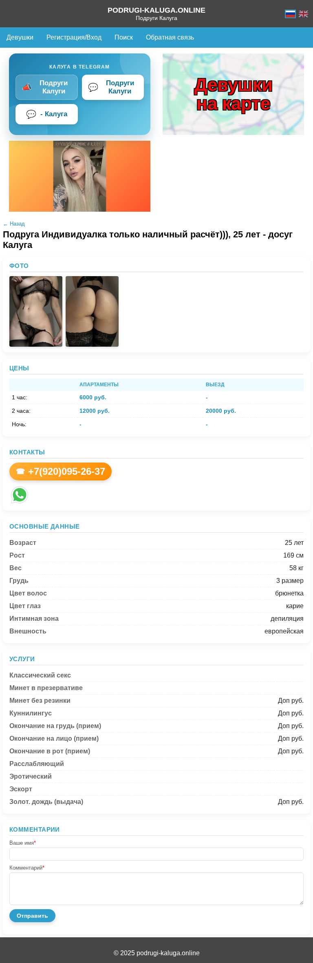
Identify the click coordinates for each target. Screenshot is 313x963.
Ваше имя (22, 843)
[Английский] (303, 13)
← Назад (14, 224)
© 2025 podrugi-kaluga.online (157, 953)
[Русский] (290, 13)
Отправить (32, 915)
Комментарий (26, 868)
